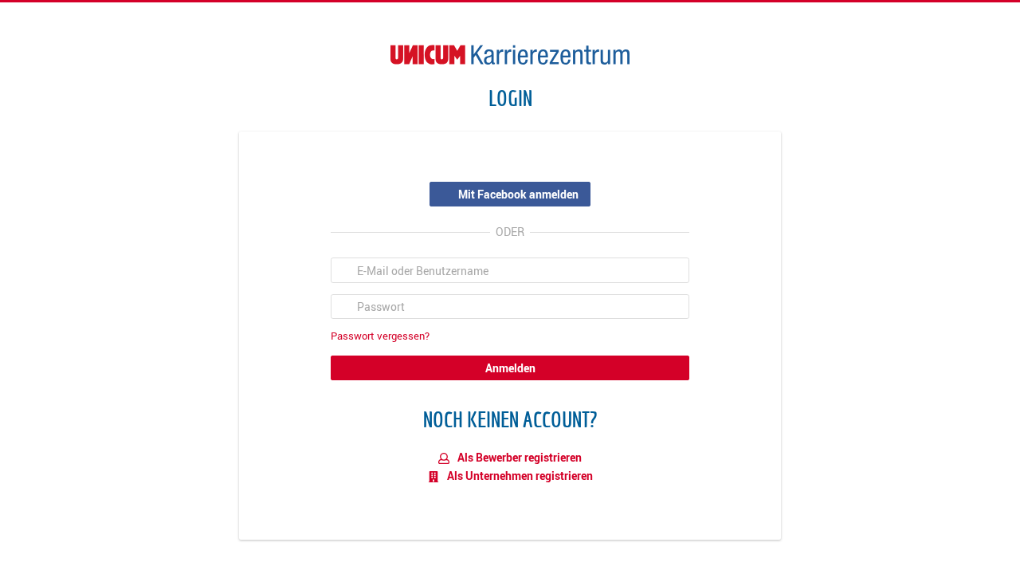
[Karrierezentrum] (510, 55)
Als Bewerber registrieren (518, 457)
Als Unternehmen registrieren (519, 475)
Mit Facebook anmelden (518, 194)
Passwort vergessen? (380, 336)
